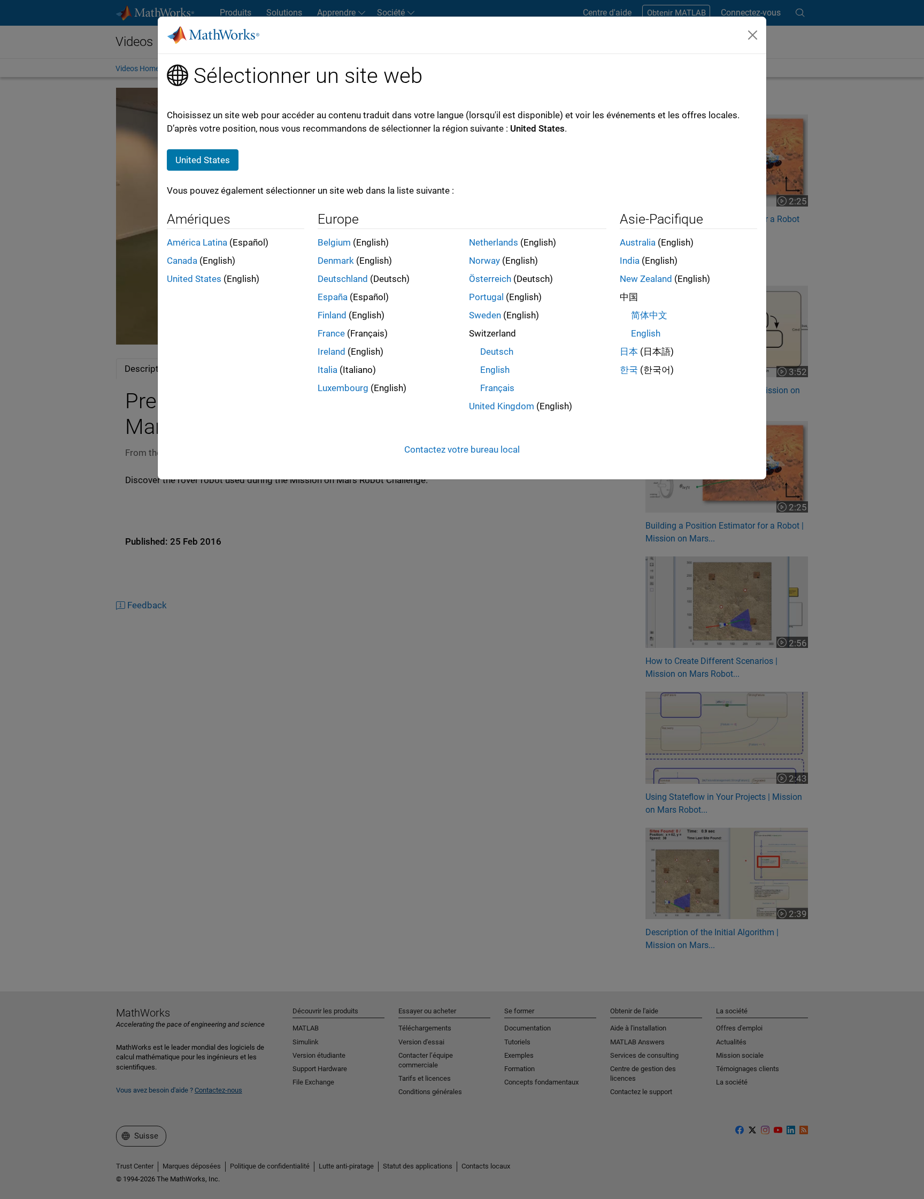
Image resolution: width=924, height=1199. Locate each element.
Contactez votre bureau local (462, 449)
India (630, 260)
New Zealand (646, 278)
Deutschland (343, 278)
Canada (182, 260)
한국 (629, 369)
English (495, 369)
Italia (327, 369)
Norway (484, 260)
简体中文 (649, 315)
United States (194, 278)
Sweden (485, 315)
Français (497, 388)
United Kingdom (501, 406)
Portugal (486, 297)
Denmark (336, 260)
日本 (629, 351)
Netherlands (493, 242)
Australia (638, 242)
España (333, 297)
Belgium (334, 242)
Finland (332, 315)
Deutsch (496, 351)
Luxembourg (343, 388)
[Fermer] (753, 35)
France (331, 333)
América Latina (197, 242)
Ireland (331, 351)
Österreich (490, 278)
